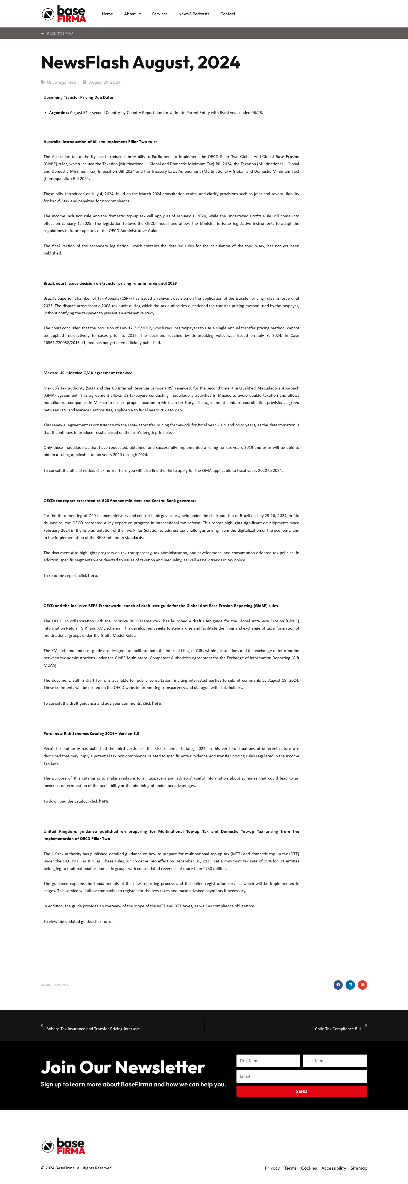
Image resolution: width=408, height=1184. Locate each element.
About (130, 13)
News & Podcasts (193, 13)
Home (107, 13)
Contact (227, 13)
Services (159, 13)
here (110, 470)
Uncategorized (61, 82)
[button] (338, 985)
